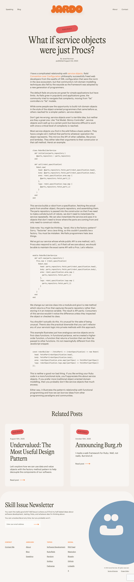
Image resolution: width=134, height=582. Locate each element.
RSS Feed (71, 547)
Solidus (50, 561)
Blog (19, 9)
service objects (75, 73)
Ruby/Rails (51, 552)
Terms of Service (113, 571)
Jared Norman (68, 59)
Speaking (9, 9)
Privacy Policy (125, 571)
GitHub (70, 561)
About (115, 9)
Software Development (56, 547)
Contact (125, 9)
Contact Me (9, 547)
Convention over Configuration (45, 76)
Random (50, 556)
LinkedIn (71, 566)
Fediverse (51, 566)
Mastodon (72, 552)
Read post (14, 480)
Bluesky (71, 556)
